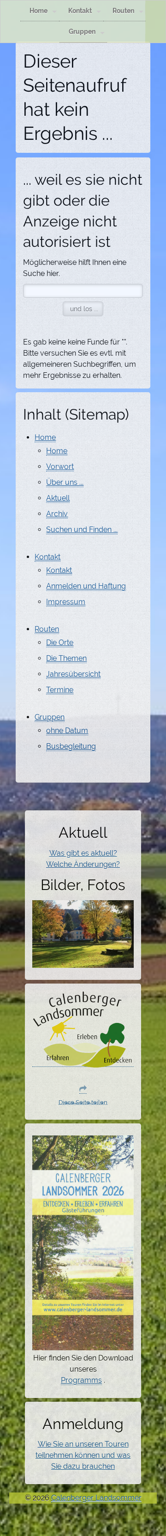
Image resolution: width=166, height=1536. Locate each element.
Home (38, 10)
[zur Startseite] (83, 1062)
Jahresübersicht (73, 674)
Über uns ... (64, 482)
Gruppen (82, 31)
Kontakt (80, 10)
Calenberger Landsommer (96, 1497)
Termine (59, 689)
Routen (123, 10)
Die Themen (66, 658)
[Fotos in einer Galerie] (83, 962)
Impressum (65, 601)
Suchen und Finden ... (82, 529)
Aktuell (58, 498)
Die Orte (59, 642)
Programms (81, 1380)
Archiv (57, 513)
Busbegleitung (71, 746)
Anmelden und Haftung (86, 586)
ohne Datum (67, 730)
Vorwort (60, 466)
